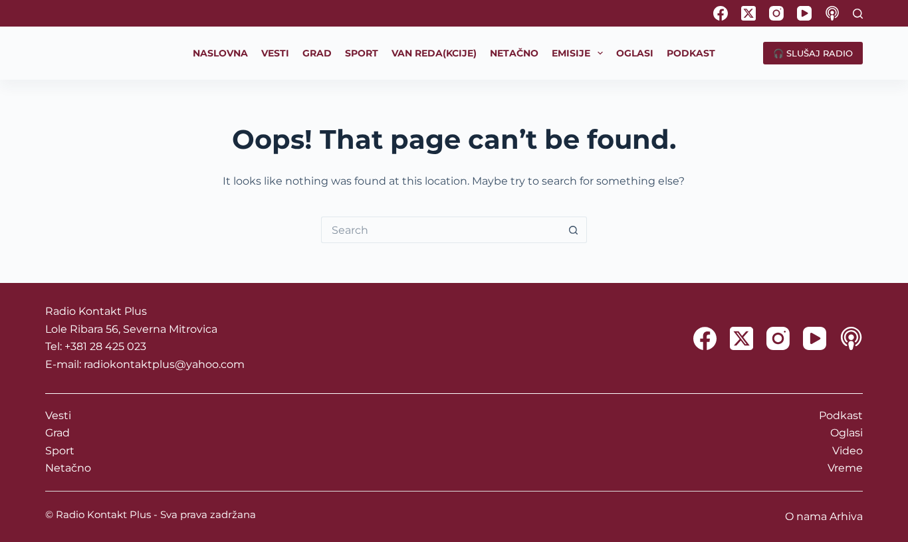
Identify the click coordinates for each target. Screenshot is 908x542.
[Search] (858, 14)
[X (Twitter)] (748, 13)
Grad (57, 432)
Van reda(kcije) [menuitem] (434, 53)
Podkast (841, 415)
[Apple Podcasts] (832, 13)
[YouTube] (804, 13)
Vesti (58, 415)
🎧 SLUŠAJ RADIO (813, 53)
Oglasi (846, 432)
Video (847, 450)
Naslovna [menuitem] (220, 53)
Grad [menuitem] (317, 53)
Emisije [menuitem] (571, 53)
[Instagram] (776, 13)
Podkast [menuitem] (691, 53)
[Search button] (573, 230)
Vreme (845, 468)
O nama (806, 516)
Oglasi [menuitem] (634, 53)
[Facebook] (720, 13)
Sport (59, 450)
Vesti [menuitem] (275, 53)
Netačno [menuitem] (514, 53)
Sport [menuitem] (361, 53)
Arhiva (846, 516)
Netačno (68, 468)
